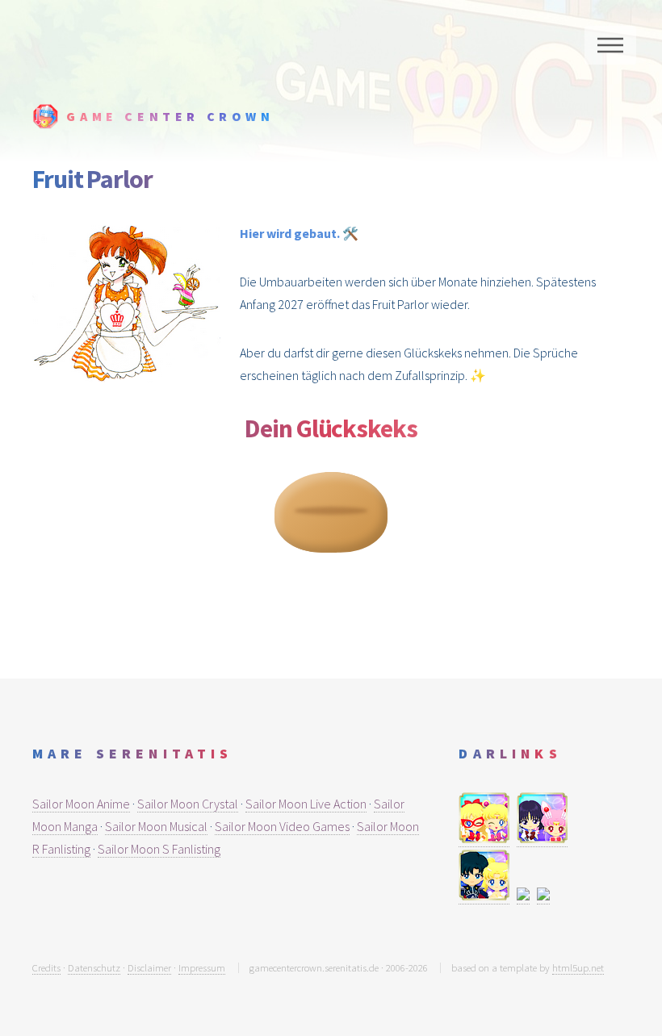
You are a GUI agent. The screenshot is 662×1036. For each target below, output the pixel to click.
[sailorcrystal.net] (542, 838)
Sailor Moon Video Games (282, 826)
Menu (610, 45)
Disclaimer (149, 967)
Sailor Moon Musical (156, 826)
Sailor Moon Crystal (187, 804)
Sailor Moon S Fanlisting (159, 849)
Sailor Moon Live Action (306, 804)
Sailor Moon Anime (81, 804)
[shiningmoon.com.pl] (484, 896)
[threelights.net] (523, 896)
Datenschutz (94, 967)
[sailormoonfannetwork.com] (543, 896)
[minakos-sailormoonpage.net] (484, 838)
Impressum (201, 967)
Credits (46, 967)
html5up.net (578, 967)
